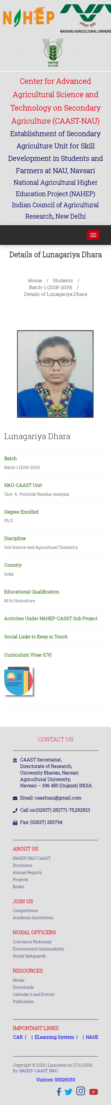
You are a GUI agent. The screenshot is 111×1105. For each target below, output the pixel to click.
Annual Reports (27, 872)
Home (35, 280)
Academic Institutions (33, 917)
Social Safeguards (29, 956)
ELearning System (49, 1037)
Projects (20, 879)
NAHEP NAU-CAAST (32, 858)
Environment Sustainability (38, 949)
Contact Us (55, 739)
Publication (23, 1001)
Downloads (23, 987)
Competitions (25, 910)
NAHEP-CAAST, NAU (38, 1070)
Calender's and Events (33, 994)
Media (18, 980)
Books (18, 886)
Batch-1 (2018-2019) (50, 287)
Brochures (22, 865)
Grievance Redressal (32, 941)
